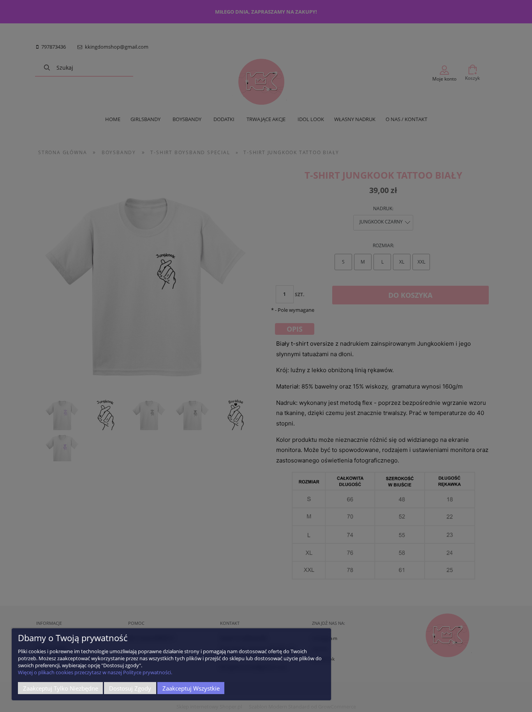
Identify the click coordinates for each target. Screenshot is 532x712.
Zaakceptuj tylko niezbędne (60, 688)
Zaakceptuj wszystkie (191, 688)
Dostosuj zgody (130, 688)
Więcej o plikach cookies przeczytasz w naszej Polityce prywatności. (95, 672)
